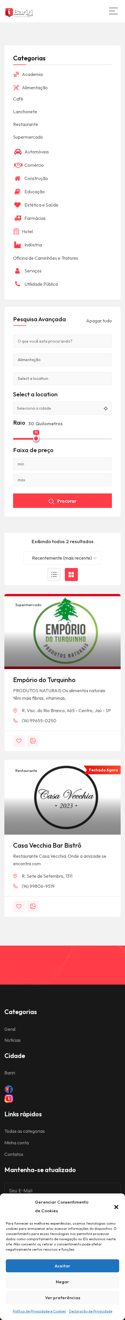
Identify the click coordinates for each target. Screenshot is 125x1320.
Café (18, 99)
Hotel (27, 231)
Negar (62, 1281)
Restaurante (26, 770)
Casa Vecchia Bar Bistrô (47, 845)
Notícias (12, 1040)
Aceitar (62, 1266)
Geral (9, 1029)
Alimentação (35, 87)
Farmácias (35, 218)
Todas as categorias (24, 1131)
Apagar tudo (99, 321)
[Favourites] (19, 741)
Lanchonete (25, 111)
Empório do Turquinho (44, 680)
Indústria (33, 245)
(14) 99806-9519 (38, 886)
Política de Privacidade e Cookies (39, 1311)
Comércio (34, 165)
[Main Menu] (113, 11)
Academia (32, 74)
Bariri (9, 1073)
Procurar (66, 501)
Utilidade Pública (41, 284)
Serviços (33, 271)
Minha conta (16, 1143)
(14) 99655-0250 (39, 720)
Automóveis (36, 152)
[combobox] (62, 558)
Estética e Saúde (41, 205)
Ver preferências (62, 1297)
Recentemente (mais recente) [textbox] (62, 558)
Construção (36, 178)
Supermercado (28, 604)
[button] (116, 1206)
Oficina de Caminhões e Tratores (45, 258)
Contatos (13, 1154)
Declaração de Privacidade (90, 1311)
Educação (34, 191)
